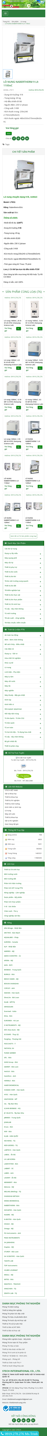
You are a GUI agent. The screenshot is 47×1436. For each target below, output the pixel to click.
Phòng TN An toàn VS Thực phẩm (14, 1342)
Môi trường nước (10, 874)
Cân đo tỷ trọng (11, 549)
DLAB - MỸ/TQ (9, 1002)
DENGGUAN (8, 1007)
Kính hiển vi (9, 704)
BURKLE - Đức (9, 974)
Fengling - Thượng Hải (12, 1039)
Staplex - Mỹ (9, 1247)
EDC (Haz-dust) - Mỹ (12, 1030)
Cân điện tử (9, 649)
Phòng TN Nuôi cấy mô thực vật (14, 1320)
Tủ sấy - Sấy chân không (14, 609)
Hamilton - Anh (10, 1076)
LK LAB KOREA (9, 1159)
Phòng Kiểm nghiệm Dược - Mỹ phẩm (16, 1339)
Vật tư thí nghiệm (11, 821)
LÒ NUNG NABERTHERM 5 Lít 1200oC (32, 480)
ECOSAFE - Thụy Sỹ (11, 1034)
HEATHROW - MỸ (10, 1099)
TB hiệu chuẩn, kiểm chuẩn (15, 623)
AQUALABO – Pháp (11, 937)
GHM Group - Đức (11, 1062)
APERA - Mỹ (8, 960)
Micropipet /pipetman (13, 709)
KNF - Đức (8, 1131)
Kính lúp (8, 700)
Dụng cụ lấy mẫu (11, 553)
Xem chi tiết (16, 317)
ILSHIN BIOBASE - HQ (12, 1108)
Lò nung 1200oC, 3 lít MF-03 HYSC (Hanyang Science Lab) (12, 441)
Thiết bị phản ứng (12, 746)
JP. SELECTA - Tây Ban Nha (14, 1113)
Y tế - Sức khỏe (10, 906)
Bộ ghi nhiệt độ (11, 741)
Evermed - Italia (10, 1011)
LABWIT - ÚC (9, 1168)
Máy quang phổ (11, 558)
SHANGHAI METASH (11, 1196)
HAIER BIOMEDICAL (11, 1085)
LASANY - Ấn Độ (10, 1178)
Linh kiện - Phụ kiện (12, 672)
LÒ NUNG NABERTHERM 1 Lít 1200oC (32, 441)
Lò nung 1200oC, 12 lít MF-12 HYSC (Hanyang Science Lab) (12, 401)
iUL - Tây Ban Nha (11, 1104)
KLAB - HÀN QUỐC (11, 1136)
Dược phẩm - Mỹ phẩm (13, 897)
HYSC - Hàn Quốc (10, 1094)
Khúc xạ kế (9, 663)
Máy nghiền (9, 690)
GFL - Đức (8, 1057)
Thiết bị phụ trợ (11, 567)
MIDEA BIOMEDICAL (11, 1201)
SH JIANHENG (9, 1242)
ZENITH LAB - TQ (10, 1293)
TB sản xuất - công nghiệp (15, 618)
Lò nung (8, 667)
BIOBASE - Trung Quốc (12, 970)
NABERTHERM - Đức (12, 1205)
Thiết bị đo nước (11, 572)
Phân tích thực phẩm (12, 902)
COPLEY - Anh (9, 988)
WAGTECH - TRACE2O (12, 1284)
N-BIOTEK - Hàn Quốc (12, 1219)
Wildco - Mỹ (8, 1275)
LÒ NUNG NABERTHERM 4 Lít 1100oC (32, 520)
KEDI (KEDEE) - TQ (11, 1145)
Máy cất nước (10, 681)
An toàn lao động (11, 635)
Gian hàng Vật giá (11, 824)
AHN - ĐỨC (8, 965)
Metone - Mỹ (9, 1187)
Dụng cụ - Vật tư (11, 653)
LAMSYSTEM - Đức (11, 1164)
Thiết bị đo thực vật (12, 595)
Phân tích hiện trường (12, 883)
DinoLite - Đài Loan (11, 997)
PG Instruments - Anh (12, 1233)
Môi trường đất (10, 879)
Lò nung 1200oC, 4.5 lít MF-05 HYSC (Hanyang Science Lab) (34, 401)
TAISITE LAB (8, 1261)
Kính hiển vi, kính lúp (13, 807)
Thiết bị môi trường (12, 804)
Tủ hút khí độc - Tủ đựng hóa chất (18, 732)
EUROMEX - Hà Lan (11, 1020)
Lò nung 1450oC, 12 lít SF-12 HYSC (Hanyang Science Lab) (34, 323)
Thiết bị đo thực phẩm (13, 599)
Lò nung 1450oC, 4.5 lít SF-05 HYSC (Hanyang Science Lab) (12, 362)
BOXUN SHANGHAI (11, 984)
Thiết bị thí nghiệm (12, 800)
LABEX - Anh (9, 1173)
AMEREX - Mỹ (9, 951)
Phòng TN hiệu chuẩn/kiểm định (14, 1317)
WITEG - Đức (9, 1279)
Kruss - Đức (8, 1127)
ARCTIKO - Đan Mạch (12, 933)
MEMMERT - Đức (10, 1182)
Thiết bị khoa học (11, 797)
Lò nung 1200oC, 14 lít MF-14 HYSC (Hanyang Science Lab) (34, 362)
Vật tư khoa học (11, 794)
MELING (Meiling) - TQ (12, 1191)
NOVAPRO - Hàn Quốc (12, 1210)
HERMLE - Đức (9, 1081)
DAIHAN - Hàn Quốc (12, 993)
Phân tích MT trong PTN (13, 888)
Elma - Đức (8, 1016)
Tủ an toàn (9, 727)
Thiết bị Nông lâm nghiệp (12, 1310)
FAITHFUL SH (9, 1048)
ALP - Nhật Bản (10, 947)
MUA (8, 133)
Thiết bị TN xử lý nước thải (12, 1324)
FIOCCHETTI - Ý (10, 1044)
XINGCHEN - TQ (10, 1289)
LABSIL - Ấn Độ (10, 1155)
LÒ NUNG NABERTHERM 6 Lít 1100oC (11, 480)
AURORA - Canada (11, 942)
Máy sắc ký (9, 562)
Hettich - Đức (9, 1071)
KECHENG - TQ (9, 1141)
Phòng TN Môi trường (10, 1307)
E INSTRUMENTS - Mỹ (12, 1025)
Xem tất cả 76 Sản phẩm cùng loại (24, 536)
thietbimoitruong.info (17, 1403)
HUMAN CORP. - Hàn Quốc (14, 1090)
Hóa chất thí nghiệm (13, 658)
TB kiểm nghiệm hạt (12, 590)
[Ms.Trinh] (23, 766)
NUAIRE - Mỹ (9, 1215)
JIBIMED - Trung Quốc (12, 1118)
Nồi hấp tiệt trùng (12, 714)
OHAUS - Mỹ (9, 1224)
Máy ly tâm (9, 677)
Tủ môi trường (10, 613)
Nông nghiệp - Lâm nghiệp (14, 893)
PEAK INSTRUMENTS (12, 1238)
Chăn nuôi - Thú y (11, 911)
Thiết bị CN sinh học (12, 604)
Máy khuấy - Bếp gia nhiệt (15, 695)
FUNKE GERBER (10, 1053)
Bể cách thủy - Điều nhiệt (14, 644)
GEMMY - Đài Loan (11, 1067)
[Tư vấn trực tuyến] (23, 757)
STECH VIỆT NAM (11, 790)
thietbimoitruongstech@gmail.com (19, 1399)
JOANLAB (7, 1122)
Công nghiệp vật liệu (12, 916)
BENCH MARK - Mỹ (11, 979)
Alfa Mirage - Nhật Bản (13, 928)
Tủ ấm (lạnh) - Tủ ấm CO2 (14, 718)
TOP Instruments (10, 1265)
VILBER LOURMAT (11, 1270)
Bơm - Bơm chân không (14, 640)
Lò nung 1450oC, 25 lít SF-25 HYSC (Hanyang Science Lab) (12, 323)
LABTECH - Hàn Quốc (12, 1150)
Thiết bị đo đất (10, 586)
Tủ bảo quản (9, 723)
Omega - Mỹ (8, 1228)
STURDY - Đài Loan (11, 1252)
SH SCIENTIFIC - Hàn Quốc (14, 1256)
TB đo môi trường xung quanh (16, 581)
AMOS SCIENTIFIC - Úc (12, 956)
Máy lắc (8, 686)
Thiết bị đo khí (10, 576)
